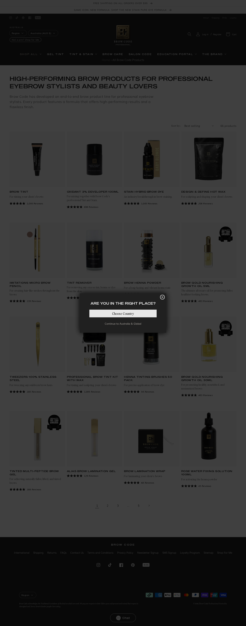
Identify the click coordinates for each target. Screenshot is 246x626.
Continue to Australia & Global (123, 323)
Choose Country (123, 313)
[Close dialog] (162, 297)
